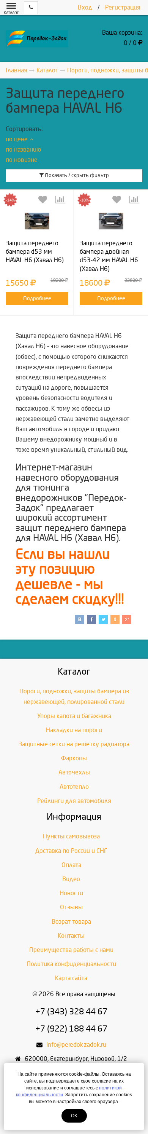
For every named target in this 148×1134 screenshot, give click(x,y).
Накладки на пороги (74, 730)
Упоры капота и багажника (74, 716)
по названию (23, 149)
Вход (85, 7)
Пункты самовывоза (71, 836)
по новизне (22, 160)
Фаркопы (74, 758)
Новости (71, 893)
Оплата (71, 865)
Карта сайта (71, 978)
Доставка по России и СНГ (71, 851)
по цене (17, 139)
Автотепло (74, 787)
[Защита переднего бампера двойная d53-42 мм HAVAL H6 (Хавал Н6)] (111, 221)
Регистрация (122, 7)
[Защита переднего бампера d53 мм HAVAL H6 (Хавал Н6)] (37, 221)
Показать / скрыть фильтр (76, 175)
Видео (71, 879)
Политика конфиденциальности (71, 964)
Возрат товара (71, 921)
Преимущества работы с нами (71, 950)
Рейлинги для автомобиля (74, 801)
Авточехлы (74, 772)
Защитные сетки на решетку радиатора (74, 744)
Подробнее (37, 298)
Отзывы (71, 907)
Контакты (71, 935)
